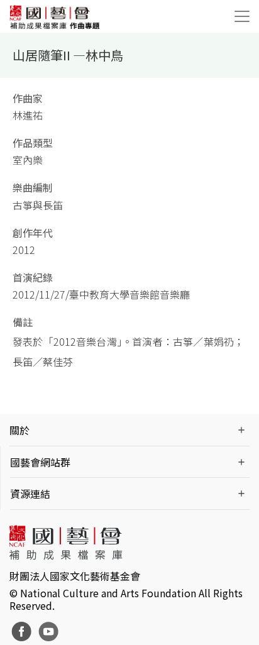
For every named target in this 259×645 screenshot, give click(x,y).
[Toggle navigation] (242, 16)
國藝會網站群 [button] (40, 462)
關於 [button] (19, 430)
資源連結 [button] (30, 493)
